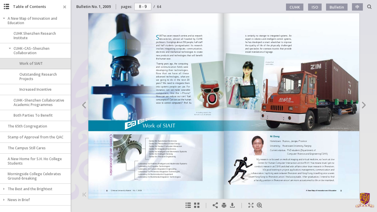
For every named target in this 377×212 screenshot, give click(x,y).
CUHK (295, 7)
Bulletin (337, 7)
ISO (315, 7)
